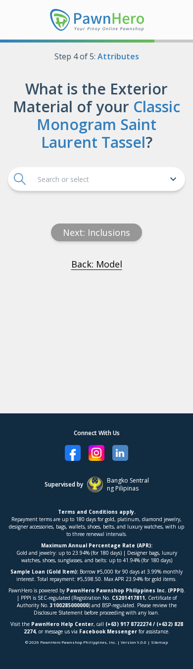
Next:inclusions (96, 232)
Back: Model (96, 264)
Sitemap (159, 642)
